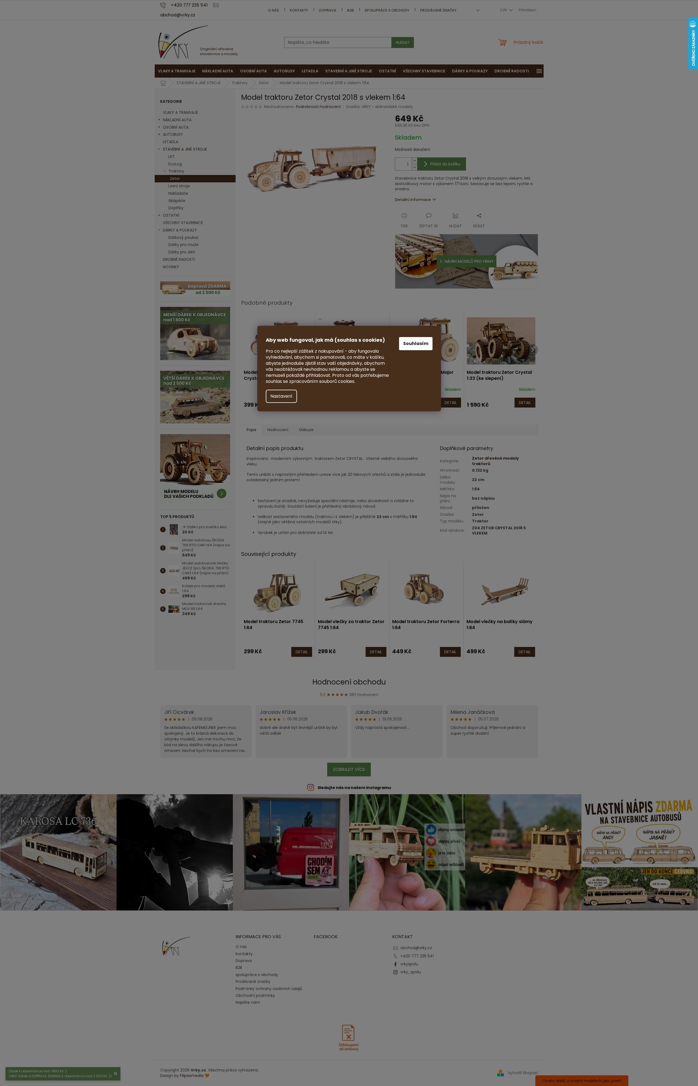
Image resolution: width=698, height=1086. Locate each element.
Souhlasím (415, 343)
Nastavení (281, 396)
